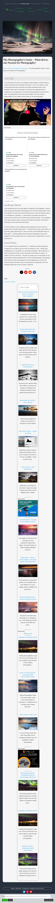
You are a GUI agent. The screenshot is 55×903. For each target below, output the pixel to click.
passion (13, 282)
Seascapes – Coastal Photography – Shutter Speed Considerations (27, 560)
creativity (7, 282)
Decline (10, 900)
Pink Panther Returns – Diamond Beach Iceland (28, 598)
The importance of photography (27, 366)
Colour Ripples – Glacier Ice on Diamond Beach (27, 521)
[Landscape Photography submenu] (26, 9)
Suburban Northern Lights (28, 637)
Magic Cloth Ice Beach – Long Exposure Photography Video (28, 675)
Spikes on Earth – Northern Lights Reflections (28, 848)
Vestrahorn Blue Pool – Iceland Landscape (28, 330)
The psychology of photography (18, 68)
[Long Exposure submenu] (35, 9)
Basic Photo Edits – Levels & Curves (28, 432)
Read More (48, 896)
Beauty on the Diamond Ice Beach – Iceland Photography (27, 294)
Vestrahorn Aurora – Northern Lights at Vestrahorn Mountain (28, 775)
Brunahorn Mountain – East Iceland (28, 401)
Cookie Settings (48, 900)
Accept (4, 900)
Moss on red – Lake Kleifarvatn (27, 468)
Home (5, 68)
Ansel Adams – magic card (28, 715)
